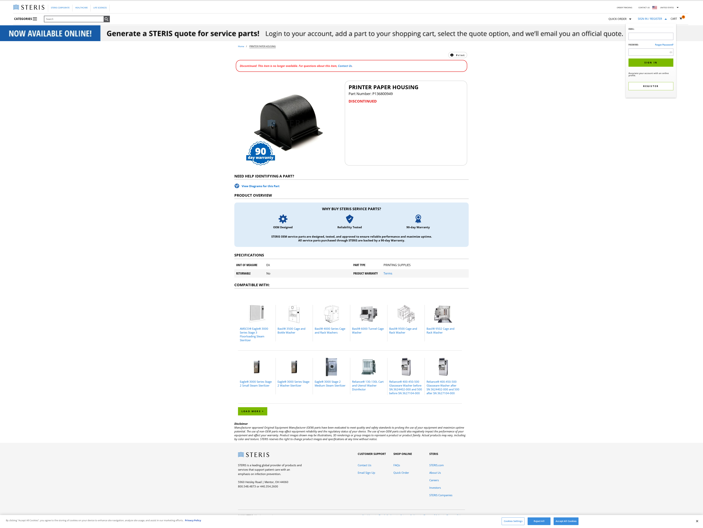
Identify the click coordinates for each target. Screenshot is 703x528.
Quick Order (401, 472)
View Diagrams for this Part (261, 186)
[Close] (697, 521)
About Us (435, 472)
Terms (388, 273)
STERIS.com (436, 465)
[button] (107, 19)
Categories (23, 19)
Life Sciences (100, 7)
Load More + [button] (252, 411)
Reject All (539, 521)
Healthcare (81, 7)
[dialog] (650, 61)
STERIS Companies (440, 495)
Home (241, 46)
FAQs (396, 465)
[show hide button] (670, 52)
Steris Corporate (60, 7)
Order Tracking (624, 7)
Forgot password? (664, 44)
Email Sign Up (366, 472)
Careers (434, 480)
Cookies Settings (513, 521)
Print (460, 55)
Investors (435, 487)
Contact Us (644, 7)
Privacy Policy (193, 520)
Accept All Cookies (566, 521)
